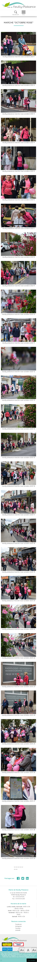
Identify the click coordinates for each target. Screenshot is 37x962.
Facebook (18, 924)
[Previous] (14, 869)
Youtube (17, 928)
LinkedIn (17, 930)
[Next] (16, 869)
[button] (22, 950)
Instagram (18, 926)
